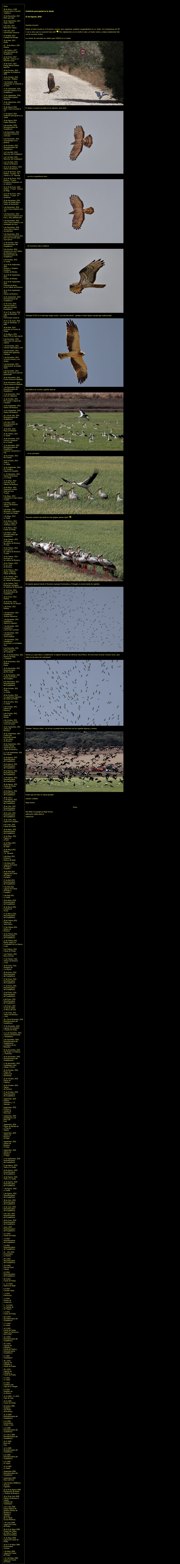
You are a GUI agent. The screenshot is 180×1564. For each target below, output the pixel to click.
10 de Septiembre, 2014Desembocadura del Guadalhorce (12, 299)
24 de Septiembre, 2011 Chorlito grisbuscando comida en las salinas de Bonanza (12, 737)
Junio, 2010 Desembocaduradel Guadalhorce (9, 1229)
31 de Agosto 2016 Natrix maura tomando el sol (12, 109)
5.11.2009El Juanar (7, 1462)
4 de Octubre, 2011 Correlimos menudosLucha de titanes (11, 722)
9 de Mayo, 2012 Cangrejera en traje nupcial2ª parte (13, 498)
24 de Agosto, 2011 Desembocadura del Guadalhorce (10, 766)
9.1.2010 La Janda (7, 1379)
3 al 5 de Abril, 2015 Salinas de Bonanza (11, 163)
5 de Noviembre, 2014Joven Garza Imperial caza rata (13, 209)
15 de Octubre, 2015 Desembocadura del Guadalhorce (11, 147)
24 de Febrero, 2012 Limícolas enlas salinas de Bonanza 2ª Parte (12, 542)
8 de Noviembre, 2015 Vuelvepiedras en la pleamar (11, 140)
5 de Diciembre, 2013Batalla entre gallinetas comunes (12, 352)
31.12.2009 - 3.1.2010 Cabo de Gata (11, 1397)
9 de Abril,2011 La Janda (9, 896)
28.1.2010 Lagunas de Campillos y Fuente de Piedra (10, 1372)
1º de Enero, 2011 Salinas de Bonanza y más (11, 1014)
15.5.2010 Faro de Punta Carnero (9, 1267)
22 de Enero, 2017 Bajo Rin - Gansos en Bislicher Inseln (11, 59)
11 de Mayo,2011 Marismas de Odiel (10, 845)
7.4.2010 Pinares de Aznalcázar (8, 1300)
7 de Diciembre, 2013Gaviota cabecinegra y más (13, 347)
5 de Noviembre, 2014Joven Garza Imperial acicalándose (11, 229)
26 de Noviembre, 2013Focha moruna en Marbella (13, 383)
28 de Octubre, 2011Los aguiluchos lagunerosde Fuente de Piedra (13, 697)
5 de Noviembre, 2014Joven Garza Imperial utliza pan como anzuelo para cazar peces (13, 236)
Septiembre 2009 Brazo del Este (10, 1479)
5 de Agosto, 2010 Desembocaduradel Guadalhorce (10, 1195)
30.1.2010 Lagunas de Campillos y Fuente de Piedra (10, 1363)
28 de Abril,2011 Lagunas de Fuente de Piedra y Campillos (10, 874)
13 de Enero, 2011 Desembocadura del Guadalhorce (10, 994)
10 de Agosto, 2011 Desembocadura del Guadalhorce (10, 793)
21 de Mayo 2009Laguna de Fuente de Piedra (11, 1540)
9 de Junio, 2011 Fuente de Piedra (10, 825)
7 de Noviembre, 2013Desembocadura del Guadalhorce (11, 389)
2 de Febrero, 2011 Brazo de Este (10, 955)
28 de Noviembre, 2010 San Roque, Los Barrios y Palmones (12, 1052)
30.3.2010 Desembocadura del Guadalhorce (11, 1318)
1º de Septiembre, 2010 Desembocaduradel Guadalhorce (12, 1160)
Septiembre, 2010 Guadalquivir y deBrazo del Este (10, 1118)
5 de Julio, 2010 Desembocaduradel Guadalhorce (9, 1215)
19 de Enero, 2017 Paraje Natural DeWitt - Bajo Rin (12, 65)
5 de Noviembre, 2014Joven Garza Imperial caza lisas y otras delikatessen (13, 216)
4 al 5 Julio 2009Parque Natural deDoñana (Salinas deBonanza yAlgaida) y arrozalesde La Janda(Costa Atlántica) (10, 1513)
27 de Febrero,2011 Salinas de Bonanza (10, 929)
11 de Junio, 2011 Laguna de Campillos (11, 820)
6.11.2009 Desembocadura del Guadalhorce (11, 1456)
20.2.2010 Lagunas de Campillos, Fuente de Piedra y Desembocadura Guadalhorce (10, 1348)
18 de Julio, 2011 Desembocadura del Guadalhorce (10, 815)
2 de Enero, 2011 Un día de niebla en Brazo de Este (10, 1008)
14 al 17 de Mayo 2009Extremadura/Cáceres (12, 1546)
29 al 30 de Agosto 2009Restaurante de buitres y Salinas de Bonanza (12, 1491)
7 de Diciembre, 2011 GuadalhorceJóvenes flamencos (11, 614)
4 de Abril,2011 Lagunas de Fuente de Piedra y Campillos (10, 889)
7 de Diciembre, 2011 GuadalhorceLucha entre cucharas (11, 628)
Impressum (29, 816)
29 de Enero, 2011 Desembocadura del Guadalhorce (10, 974)
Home (6, 6)
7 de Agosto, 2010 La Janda (10, 1189)
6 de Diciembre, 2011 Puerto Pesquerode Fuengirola (11, 650)
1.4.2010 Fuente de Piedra (10, 1313)
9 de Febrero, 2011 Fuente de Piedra (10, 950)
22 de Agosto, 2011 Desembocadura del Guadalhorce (10, 772)
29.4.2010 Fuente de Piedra (10, 1280)
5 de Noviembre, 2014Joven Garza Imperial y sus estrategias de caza (13, 222)
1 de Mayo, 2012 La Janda (9, 517)
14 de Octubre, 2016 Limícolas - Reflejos (11, 78)
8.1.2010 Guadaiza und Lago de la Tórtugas (11, 1384)
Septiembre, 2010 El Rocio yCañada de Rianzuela (10, 1110)
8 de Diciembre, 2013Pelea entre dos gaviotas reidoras (12, 341)
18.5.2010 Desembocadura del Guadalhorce (9, 1260)
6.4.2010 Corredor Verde (9, 1290)
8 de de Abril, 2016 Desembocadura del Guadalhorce (11, 127)
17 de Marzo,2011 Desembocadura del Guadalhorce (10, 915)
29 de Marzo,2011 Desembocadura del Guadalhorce (10, 902)
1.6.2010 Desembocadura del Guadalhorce (9, 1247)
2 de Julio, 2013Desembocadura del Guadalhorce (11, 424)
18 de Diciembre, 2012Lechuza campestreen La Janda (11, 440)
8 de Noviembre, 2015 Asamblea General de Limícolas (11, 134)
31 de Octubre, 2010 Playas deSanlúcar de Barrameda (11, 1073)
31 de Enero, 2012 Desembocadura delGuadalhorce (11, 592)
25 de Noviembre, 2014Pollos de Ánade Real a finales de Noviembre (12, 202)
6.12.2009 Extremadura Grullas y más (8, 1423)
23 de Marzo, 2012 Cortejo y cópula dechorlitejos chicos (10, 523)
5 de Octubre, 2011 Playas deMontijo (10, 715)
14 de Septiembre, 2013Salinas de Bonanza (12, 406)
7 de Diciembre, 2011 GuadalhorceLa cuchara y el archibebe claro (13, 642)
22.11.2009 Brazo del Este (7, 1443)
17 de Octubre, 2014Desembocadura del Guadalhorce (11, 244)
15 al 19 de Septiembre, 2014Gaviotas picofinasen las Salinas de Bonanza (13, 284)
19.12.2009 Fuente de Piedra (10, 1402)
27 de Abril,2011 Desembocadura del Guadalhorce (9, 882)
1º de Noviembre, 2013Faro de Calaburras (12, 395)
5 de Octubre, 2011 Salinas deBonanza (10, 708)
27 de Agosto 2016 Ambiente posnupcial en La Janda (13, 115)
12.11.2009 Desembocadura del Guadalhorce (11, 1450)
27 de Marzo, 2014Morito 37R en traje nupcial (13, 335)
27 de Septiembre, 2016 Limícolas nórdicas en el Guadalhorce (12, 90)
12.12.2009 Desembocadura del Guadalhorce (11, 1416)
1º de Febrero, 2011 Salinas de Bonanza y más (11, 961)
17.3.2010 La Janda (7, 1324)
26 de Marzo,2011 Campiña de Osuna (10, 909)
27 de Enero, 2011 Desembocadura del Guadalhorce (10, 981)
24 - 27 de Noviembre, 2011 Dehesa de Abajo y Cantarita (13, 656)
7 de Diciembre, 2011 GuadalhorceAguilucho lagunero (11, 621)
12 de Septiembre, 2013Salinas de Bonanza (12, 411)
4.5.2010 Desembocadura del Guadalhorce (9, 1274)
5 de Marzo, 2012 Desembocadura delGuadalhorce (11, 534)
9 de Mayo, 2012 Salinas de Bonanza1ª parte (11, 504)
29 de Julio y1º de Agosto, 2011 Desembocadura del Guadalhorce (10, 800)
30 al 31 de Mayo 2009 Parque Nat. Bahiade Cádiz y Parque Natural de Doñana (12, 1532)
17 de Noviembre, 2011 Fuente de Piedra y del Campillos (12, 677)
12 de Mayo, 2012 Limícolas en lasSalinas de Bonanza (11, 482)
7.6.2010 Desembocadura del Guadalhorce (9, 1240)
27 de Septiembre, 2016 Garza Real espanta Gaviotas (12, 97)
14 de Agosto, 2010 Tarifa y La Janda (10, 1178)
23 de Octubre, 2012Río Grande (11, 457)
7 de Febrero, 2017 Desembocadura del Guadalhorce (11, 52)
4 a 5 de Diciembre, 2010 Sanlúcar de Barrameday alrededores (12, 1034)
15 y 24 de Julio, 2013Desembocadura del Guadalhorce (11, 417)
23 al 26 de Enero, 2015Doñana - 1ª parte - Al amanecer (12, 195)
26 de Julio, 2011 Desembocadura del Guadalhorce (10, 808)
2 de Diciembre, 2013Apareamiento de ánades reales (12, 366)
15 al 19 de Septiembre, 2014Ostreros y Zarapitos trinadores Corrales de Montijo (12, 268)
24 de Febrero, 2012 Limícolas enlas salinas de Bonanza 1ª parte (12, 550)
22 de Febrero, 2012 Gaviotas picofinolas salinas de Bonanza (12, 578)
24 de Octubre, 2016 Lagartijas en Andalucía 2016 (12, 72)
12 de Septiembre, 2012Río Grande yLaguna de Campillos (12, 469)
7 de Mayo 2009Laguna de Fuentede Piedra (10, 1553)
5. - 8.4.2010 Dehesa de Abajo (10, 1285)
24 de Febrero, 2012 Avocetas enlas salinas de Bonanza (12, 558)
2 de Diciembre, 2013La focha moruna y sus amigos (12, 359)
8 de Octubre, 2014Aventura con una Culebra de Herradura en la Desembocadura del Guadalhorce (13, 253)
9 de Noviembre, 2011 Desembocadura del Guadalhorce (11, 683)
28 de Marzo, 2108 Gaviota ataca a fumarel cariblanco (12, 11)
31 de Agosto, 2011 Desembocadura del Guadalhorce (10, 759)
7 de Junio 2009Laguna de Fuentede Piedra (10, 1524)
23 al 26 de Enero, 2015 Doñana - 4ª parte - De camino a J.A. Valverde (12, 173)
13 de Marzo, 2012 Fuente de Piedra (10, 529)
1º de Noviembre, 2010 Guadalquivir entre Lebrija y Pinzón (12, 1065)
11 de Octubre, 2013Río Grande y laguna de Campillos (12, 401)
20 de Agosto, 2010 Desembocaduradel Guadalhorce (10, 1172)
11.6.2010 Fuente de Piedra (10, 1235)
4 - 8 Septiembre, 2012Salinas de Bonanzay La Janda (12, 476)
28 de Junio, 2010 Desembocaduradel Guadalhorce (10, 1222)
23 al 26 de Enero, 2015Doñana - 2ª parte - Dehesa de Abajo (13, 189)
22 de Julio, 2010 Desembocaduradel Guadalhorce (10, 1209)
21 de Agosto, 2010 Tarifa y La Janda (10, 1166)
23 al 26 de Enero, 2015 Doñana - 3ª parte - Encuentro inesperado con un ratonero (13, 181)
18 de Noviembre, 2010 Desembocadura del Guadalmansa (12, 1058)
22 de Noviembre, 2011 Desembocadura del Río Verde (12, 670)
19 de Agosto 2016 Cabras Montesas (10, 121)
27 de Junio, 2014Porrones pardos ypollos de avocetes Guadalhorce (10, 306)
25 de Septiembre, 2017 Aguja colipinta (12, 22)
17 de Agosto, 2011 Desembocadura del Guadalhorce (10, 779)
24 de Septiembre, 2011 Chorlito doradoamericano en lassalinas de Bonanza (12, 746)
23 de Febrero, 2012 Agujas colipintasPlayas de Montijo (11, 572)
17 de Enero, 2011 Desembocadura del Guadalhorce (10, 987)
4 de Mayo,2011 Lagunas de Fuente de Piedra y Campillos (10, 866)
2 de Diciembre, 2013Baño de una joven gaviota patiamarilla (13, 372)
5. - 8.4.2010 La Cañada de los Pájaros (8, 1307)
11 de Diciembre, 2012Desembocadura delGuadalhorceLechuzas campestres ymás (12, 449)
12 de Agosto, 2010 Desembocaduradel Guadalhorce (10, 1183)
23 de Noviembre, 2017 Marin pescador (12, 17)
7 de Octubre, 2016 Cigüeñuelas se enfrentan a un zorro (13, 84)
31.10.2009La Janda (7, 1467)
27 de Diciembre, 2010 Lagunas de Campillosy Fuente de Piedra (11, 1028)
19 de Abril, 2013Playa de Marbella (10, 430)
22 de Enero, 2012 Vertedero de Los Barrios (12, 602)
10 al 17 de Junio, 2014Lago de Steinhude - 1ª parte (12, 322)
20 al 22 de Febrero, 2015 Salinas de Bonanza (13, 168)
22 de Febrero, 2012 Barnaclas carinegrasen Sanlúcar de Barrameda (13, 585)
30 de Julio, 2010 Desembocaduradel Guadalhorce (10, 1202)
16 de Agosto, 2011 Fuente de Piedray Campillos (10, 786)
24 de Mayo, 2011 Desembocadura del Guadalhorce (10, 831)
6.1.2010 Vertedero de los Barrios (8, 1391)
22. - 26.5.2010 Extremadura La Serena (9, 1254)
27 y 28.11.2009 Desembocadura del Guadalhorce (11, 1436)
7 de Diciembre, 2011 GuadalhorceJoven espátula (11, 634)
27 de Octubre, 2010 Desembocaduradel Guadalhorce (11, 1094)
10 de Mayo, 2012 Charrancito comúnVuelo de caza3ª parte (10, 490)
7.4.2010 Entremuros (8, 1294)
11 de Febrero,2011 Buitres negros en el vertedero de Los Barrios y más (13, 943)
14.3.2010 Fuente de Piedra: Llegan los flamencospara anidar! (11, 1331)
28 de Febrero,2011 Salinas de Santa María (10, 922)
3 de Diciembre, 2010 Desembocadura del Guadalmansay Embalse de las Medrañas (11, 1043)
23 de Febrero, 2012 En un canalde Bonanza (11, 565)
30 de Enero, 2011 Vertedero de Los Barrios (10, 967)
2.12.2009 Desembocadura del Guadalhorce (11, 1430)
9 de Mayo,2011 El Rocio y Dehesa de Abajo (10, 858)
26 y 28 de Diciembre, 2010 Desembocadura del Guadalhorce (13, 1021)
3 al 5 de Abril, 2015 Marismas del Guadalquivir (13, 153)
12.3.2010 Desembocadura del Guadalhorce (11, 1339)
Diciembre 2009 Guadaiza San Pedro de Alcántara (9, 1408)
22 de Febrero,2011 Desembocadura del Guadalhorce (10, 936)
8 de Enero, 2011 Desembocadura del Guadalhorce (10, 1001)
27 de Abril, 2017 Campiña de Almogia (11, 36)
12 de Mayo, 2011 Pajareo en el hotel (10, 838)
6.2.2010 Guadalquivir (8, 1357)
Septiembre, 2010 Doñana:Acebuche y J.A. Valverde (10, 1101)
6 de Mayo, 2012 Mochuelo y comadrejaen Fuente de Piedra (12, 511)
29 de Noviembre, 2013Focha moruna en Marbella (13, 378)
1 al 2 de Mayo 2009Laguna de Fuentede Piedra (11, 1560)
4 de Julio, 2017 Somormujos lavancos (11, 31)
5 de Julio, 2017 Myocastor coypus (10, 27)
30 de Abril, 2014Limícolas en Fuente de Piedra (12, 329)
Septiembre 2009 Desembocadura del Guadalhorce (11, 1473)
